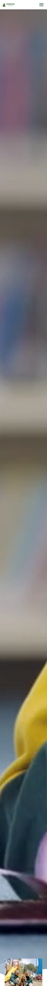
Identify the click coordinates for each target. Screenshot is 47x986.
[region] (23, 496)
